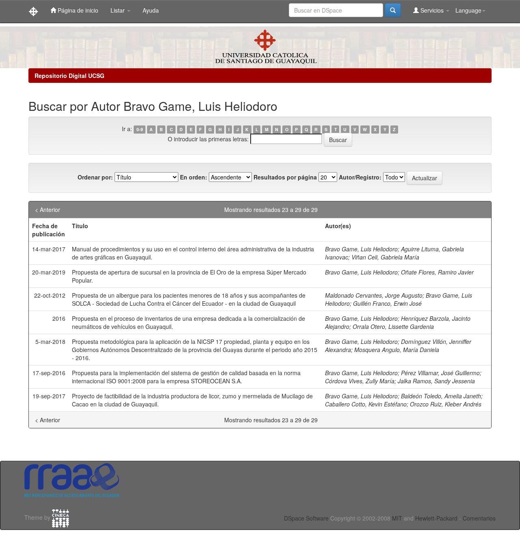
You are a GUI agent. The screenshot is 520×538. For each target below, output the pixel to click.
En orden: (193, 177)
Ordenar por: (95, 177)
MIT (397, 518)
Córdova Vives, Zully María (359, 381)
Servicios (432, 10)
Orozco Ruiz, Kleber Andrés (445, 404)
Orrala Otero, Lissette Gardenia (393, 326)
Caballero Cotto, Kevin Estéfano (366, 404)
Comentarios (479, 518)
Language (468, 10)
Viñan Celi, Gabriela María (385, 257)
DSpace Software (306, 518)
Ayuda (151, 10)
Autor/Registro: (360, 177)
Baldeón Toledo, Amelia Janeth (441, 396)
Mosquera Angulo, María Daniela (396, 350)
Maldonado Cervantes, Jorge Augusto (373, 295)
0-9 (139, 129)
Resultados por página (285, 177)
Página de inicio (77, 10)
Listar (118, 10)
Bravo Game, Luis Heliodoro (361, 249)
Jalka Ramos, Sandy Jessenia (436, 381)
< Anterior (47, 209)
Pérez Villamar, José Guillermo (440, 373)
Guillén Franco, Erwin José (387, 303)
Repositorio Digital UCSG (69, 75)
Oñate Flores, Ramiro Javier (437, 272)
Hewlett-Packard (436, 518)
